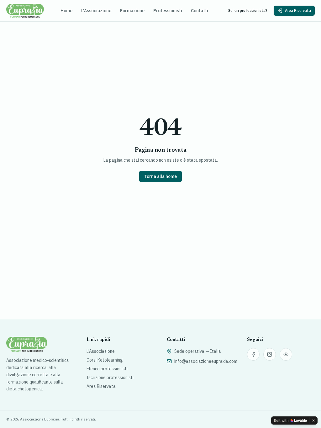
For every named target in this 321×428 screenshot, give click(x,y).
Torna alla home (160, 176)
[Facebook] (253, 354)
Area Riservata (298, 10)
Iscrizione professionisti (110, 377)
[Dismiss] (313, 420)
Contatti (199, 10)
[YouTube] (286, 354)
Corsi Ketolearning (105, 360)
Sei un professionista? (247, 10)
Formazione (132, 10)
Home (66, 10)
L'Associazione (96, 10)
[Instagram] (269, 354)
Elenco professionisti (107, 369)
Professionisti (167, 10)
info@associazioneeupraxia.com (205, 361)
